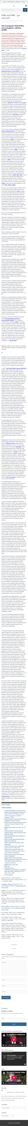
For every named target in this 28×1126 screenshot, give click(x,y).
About (4, 1)
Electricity (12, 20)
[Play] (3, 1045)
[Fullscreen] (24, 1045)
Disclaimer (18, 1)
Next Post (14, 948)
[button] (26, 5)
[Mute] (22, 1045)
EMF (15, 20)
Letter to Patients (10, 1)
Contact (23, 1)
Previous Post (14, 944)
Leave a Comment (5, 20)
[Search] (25, 10)
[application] (14, 1040)
